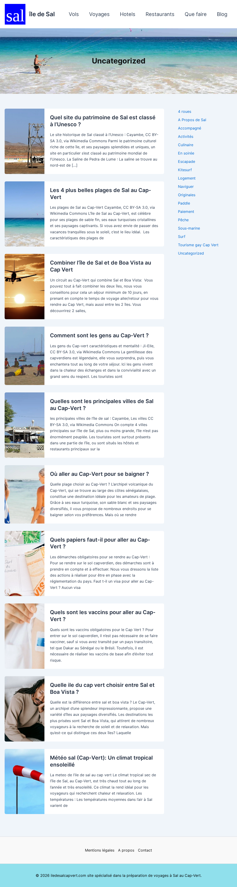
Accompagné (189, 128)
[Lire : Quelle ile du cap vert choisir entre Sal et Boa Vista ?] (24, 708)
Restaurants (160, 14)
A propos (126, 850)
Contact (145, 850)
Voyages (99, 14)
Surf (181, 236)
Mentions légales (99, 850)
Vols (74, 14)
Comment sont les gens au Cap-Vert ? (99, 335)
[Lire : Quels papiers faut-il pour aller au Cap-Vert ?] (24, 563)
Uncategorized (191, 253)
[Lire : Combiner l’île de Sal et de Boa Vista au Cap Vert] (24, 286)
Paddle (184, 203)
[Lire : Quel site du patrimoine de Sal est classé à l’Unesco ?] (24, 141)
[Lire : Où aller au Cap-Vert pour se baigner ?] (24, 494)
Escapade (186, 161)
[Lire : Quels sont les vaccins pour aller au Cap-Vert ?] (24, 635)
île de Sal (42, 14)
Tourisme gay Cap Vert (198, 245)
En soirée (186, 153)
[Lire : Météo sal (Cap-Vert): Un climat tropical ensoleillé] (24, 781)
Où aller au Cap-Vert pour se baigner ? (99, 474)
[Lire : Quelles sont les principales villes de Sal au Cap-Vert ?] (24, 424)
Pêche (183, 220)
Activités (185, 136)
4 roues (184, 111)
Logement (187, 178)
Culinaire (185, 144)
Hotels (127, 14)
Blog (222, 14)
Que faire (196, 14)
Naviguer (186, 186)
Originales (186, 195)
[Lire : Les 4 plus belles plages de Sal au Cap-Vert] (24, 213)
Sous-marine (189, 228)
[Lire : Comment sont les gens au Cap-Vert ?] (24, 355)
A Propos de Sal (192, 119)
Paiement (186, 211)
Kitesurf (185, 169)
